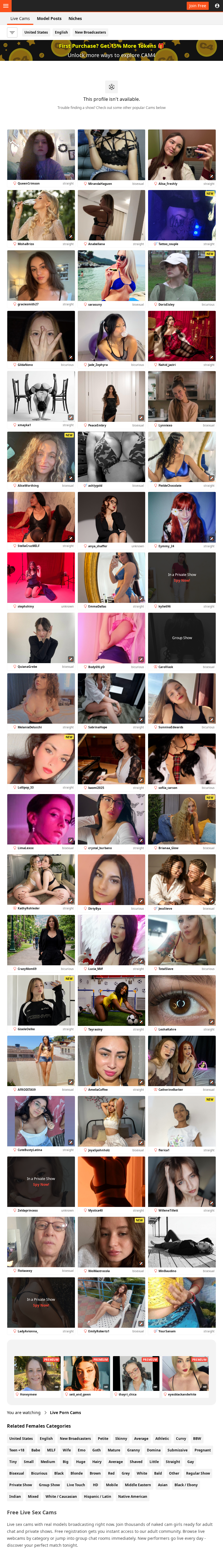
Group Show (49, 1484)
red (111, 1473)
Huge (80, 1461)
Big (66, 1461)
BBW (197, 1438)
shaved (136, 1461)
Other (174, 1473)
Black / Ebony (186, 1484)
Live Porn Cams (65, 1412)
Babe (35, 1450)
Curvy (181, 1438)
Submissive (178, 1450)
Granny (133, 1450)
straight (173, 1461)
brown (95, 1473)
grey (126, 1473)
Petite (103, 1438)
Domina (154, 1450)
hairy (97, 1461)
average (116, 1461)
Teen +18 (16, 1450)
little (154, 1461)
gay (190, 1461)
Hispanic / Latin (97, 1496)
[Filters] (12, 32)
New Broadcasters (90, 32)
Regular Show (198, 1473)
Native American (132, 1496)
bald (158, 1473)
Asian (163, 1484)
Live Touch (76, 1484)
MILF (51, 1450)
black (59, 1473)
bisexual (16, 1473)
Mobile (112, 1484)
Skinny (121, 1438)
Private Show (20, 1484)
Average (141, 1438)
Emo (81, 1450)
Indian (15, 1496)
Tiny (13, 1461)
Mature (114, 1450)
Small (29, 1461)
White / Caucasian (61, 1496)
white (142, 1473)
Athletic (162, 1438)
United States (36, 32)
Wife (67, 1450)
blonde (77, 1473)
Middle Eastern (138, 1484)
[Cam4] (32, 5)
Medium (48, 1461)
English (61, 32)
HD (95, 1484)
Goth (96, 1450)
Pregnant (203, 1450)
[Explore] (6, 6)
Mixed (33, 1496)
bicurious (39, 1473)
